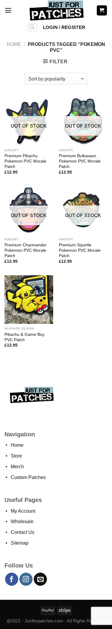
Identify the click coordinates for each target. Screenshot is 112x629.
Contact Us (22, 532)
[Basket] (102, 10)
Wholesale (22, 521)
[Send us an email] (40, 579)
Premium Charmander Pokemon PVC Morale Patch (25, 250)
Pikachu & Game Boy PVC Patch (24, 337)
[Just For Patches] (56, 10)
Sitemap (19, 542)
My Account (23, 511)
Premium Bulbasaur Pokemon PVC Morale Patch (80, 161)
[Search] (32, 28)
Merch (17, 466)
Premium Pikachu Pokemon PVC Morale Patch (25, 161)
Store (16, 455)
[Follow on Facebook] (11, 579)
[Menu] (8, 10)
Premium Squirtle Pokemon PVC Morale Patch (80, 250)
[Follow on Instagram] (26, 579)
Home (14, 44)
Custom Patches (28, 477)
